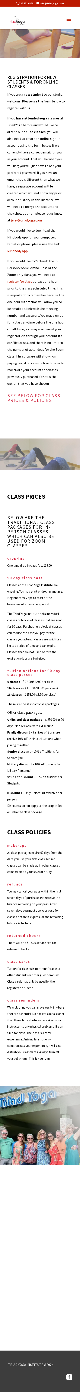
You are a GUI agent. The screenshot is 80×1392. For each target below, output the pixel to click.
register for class (19, 281)
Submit (61, 1332)
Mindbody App (17, 251)
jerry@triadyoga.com (26, 220)
